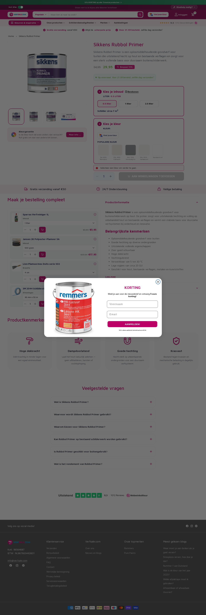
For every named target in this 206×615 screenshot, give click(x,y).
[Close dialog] (158, 282)
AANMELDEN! (132, 324)
